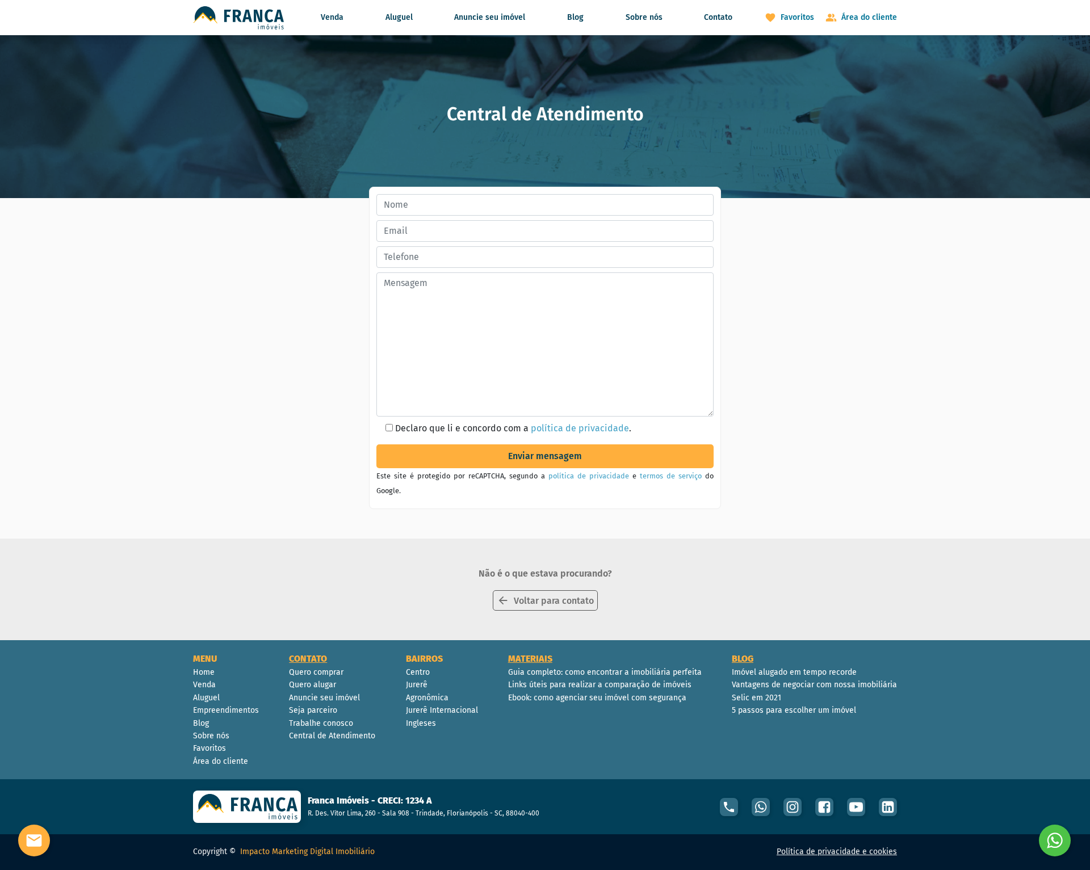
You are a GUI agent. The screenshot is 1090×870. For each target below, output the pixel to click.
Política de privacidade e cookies (837, 851)
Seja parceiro (313, 710)
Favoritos (209, 748)
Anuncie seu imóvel (489, 17)
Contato (718, 17)
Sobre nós (644, 17)
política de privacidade (580, 428)
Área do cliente (220, 761)
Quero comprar (316, 672)
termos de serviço (671, 476)
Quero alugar (312, 685)
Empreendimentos (226, 710)
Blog (575, 17)
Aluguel (399, 17)
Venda (332, 17)
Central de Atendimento (332, 736)
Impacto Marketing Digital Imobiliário (307, 851)
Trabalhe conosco (321, 723)
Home (204, 672)
